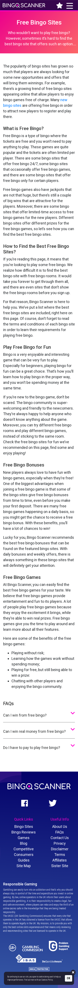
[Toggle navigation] (55, 5)
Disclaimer (59, 849)
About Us (59, 826)
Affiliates (59, 860)
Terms (59, 854)
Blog (23, 843)
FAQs (59, 832)
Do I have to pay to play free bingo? (31, 747)
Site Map (23, 866)
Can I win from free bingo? (25, 715)
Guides (24, 860)
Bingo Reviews (23, 832)
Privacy (60, 843)
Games (24, 838)
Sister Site (59, 866)
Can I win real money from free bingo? (34, 731)
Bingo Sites (23, 826)
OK (68, 978)
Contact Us (60, 838)
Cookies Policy (47, 980)
